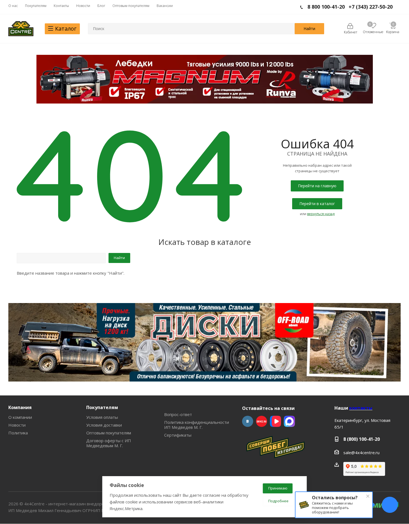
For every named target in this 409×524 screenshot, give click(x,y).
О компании (20, 417)
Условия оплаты (102, 417)
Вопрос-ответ (178, 414)
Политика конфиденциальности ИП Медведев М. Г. (196, 424)
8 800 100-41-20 (326, 6)
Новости (17, 425)
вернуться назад (320, 213)
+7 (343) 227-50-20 (371, 6)
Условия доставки (104, 425)
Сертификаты (177, 435)
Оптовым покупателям (108, 433)
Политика (18, 433)
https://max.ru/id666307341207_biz (289, 421)
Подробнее (278, 500)
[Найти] (309, 28)
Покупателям (102, 407)
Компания (20, 407)
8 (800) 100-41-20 (361, 439)
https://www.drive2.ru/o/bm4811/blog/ (261, 421)
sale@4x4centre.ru (361, 452)
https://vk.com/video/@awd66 (275, 421)
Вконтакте (247, 421)
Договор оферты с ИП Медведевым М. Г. (108, 443)
